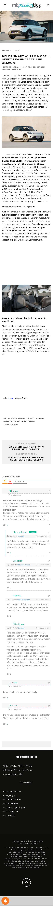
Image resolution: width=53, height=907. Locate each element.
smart (23, 67)
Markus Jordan (11, 67)
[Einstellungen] (5, 901)
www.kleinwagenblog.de (14, 807)
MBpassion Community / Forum (18, 770)
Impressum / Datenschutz (28, 841)
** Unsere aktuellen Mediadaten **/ (26, 848)
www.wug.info (9, 815)
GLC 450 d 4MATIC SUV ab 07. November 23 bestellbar (26, 458)
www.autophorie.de (11, 799)
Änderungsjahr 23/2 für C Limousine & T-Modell (26, 448)
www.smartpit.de (10, 811)
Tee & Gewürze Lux (12, 791)
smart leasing (11, 424)
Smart (32, 418)
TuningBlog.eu (9, 795)
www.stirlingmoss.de (12, 774)
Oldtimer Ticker (10, 766)
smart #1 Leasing (12, 421)
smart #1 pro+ (29, 421)
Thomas (20, 536)
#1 (6, 418)
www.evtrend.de (10, 803)
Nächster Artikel (26, 454)
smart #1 (41, 418)
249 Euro (13, 418)
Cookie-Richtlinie (28, 843)
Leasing (22, 418)
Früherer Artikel (26, 443)
